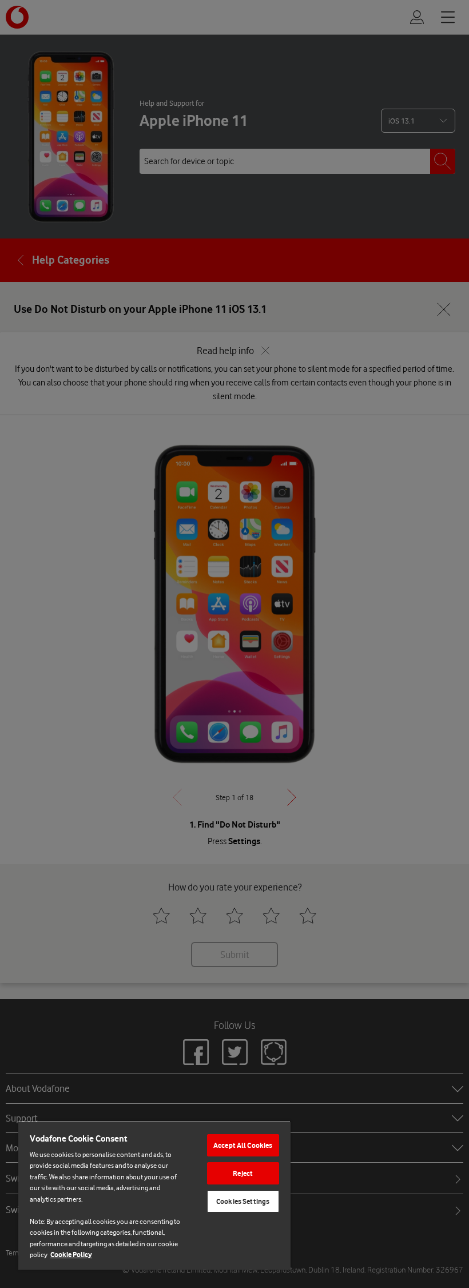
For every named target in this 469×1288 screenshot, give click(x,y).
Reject (243, 1173)
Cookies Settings (242, 1201)
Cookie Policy (71, 1254)
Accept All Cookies (242, 1145)
